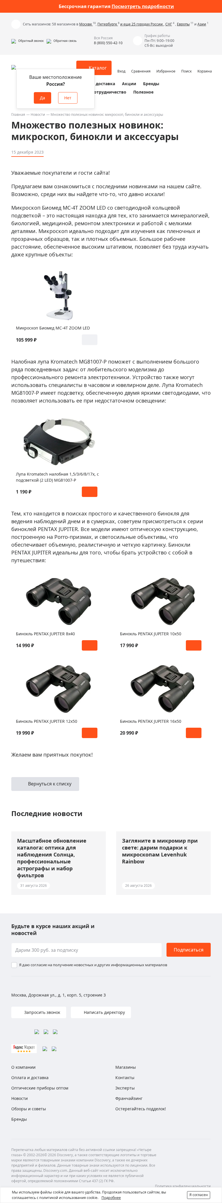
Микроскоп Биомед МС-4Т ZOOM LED (53, 328)
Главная (18, 114)
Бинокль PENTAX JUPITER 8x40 (45, 633)
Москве (86, 24)
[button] (27, 41)
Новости (38, 114)
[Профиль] (121, 65)
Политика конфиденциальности (183, 1186)
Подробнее (111, 1197)
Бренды (151, 83)
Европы (183, 24)
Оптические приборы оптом (39, 1088)
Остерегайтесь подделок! (140, 1108)
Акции (129, 83)
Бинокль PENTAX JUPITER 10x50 (150, 633)
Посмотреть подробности (143, 6)
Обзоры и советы (28, 1108)
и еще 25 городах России (142, 24)
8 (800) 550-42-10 (108, 42)
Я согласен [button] (198, 1194)
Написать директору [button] (104, 1012)
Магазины (125, 1067)
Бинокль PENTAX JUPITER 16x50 (150, 721)
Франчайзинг (129, 1098)
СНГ (168, 24)
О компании (23, 1067)
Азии (201, 24)
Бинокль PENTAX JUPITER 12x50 (46, 721)
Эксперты (125, 1088)
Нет (67, 97)
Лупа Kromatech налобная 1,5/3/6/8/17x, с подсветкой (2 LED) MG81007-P (57, 477)
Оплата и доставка (95, 83)
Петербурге (107, 24)
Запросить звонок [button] (41, 1012)
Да (42, 97)
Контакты (124, 1077)
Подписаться (189, 950)
